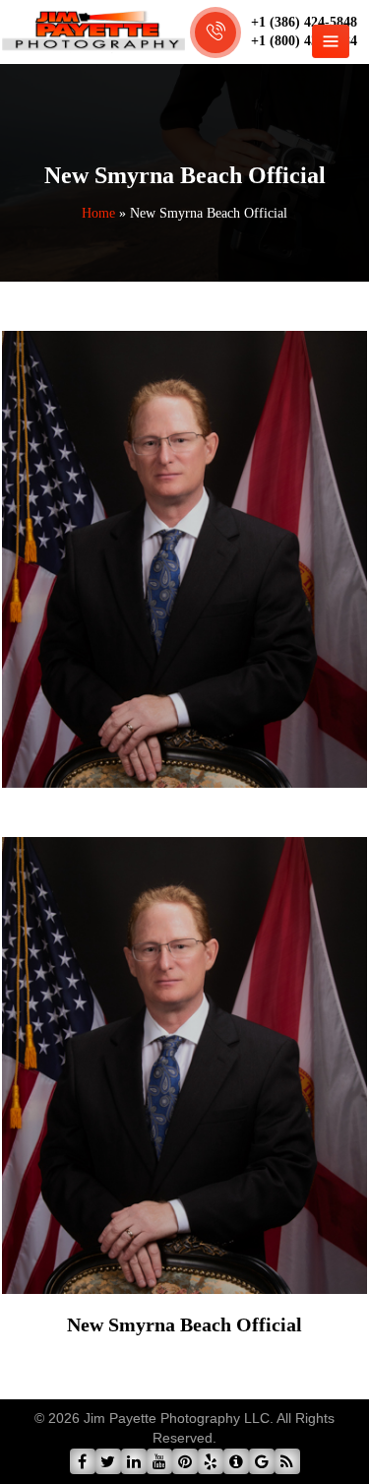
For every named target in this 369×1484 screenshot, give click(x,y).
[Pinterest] (185, 1461)
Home (98, 213)
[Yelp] (210, 1461)
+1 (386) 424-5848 (304, 22)
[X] (108, 1461)
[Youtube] (159, 1461)
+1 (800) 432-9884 (304, 40)
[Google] (262, 1461)
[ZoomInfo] (236, 1461)
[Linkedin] (134, 1461)
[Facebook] (82, 1461)
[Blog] (287, 1461)
